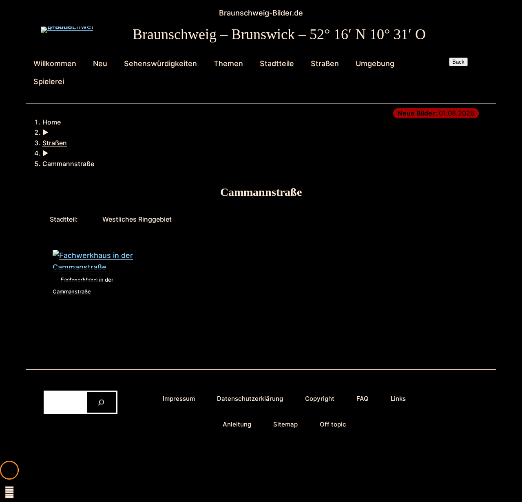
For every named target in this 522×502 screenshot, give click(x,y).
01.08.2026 (436, 113)
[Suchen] (101, 402)
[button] (9, 470)
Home (51, 122)
